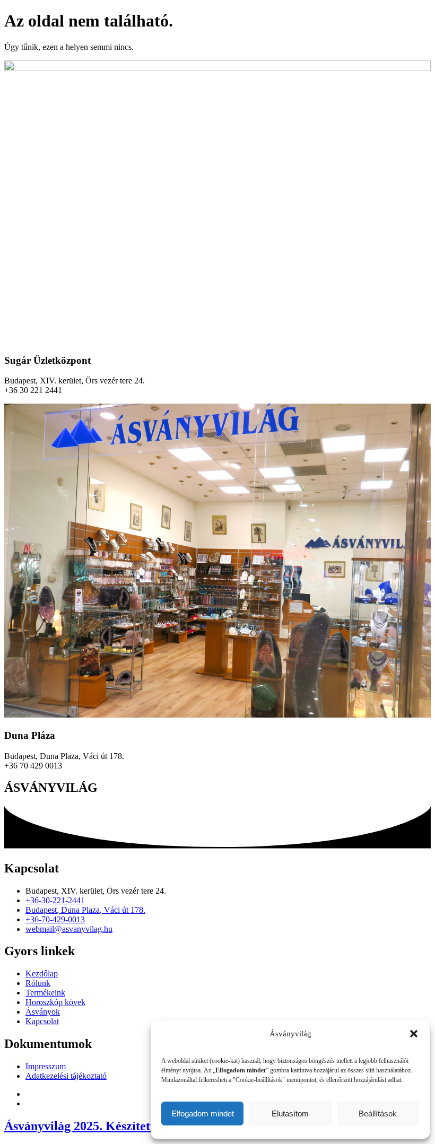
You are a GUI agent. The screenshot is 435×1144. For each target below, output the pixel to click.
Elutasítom (290, 1113)
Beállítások (378, 1113)
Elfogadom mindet (202, 1113)
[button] (413, 1033)
